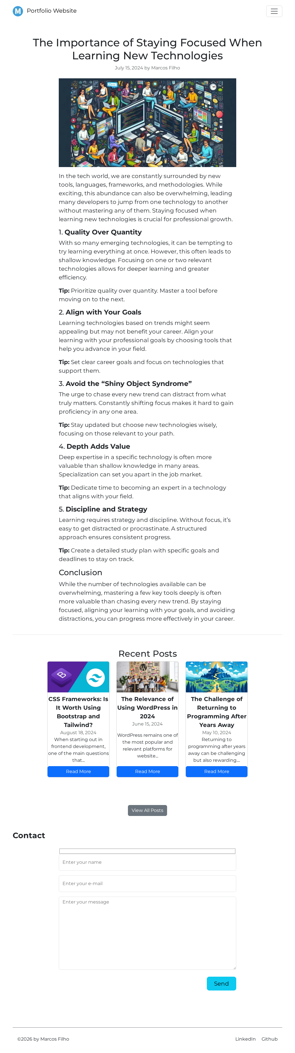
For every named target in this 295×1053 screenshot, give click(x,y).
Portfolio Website (51, 10)
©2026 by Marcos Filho (43, 1039)
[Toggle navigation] (274, 11)
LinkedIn (245, 1039)
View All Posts (147, 810)
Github (270, 1039)
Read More (78, 771)
